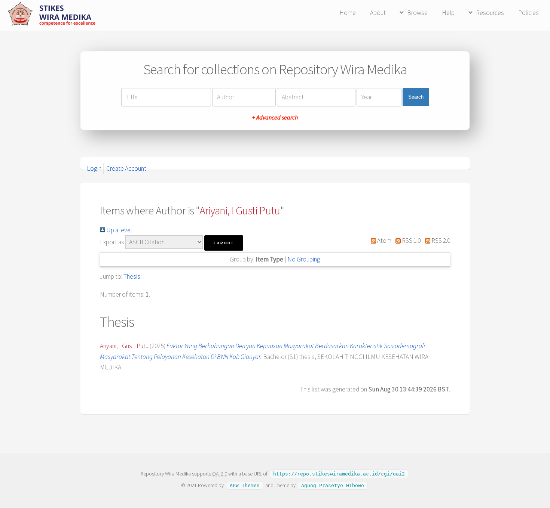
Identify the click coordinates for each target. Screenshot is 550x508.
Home (347, 13)
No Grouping (303, 259)
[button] (223, 243)
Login (94, 168)
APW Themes (245, 485)
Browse (417, 13)
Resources (490, 13)
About (378, 13)
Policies (528, 13)
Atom (383, 240)
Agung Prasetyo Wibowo (332, 485)
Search (416, 97)
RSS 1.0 (411, 240)
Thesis (131, 276)
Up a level (118, 230)
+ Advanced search (275, 117)
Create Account (126, 168)
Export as (112, 242)
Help (448, 13)
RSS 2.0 (440, 240)
